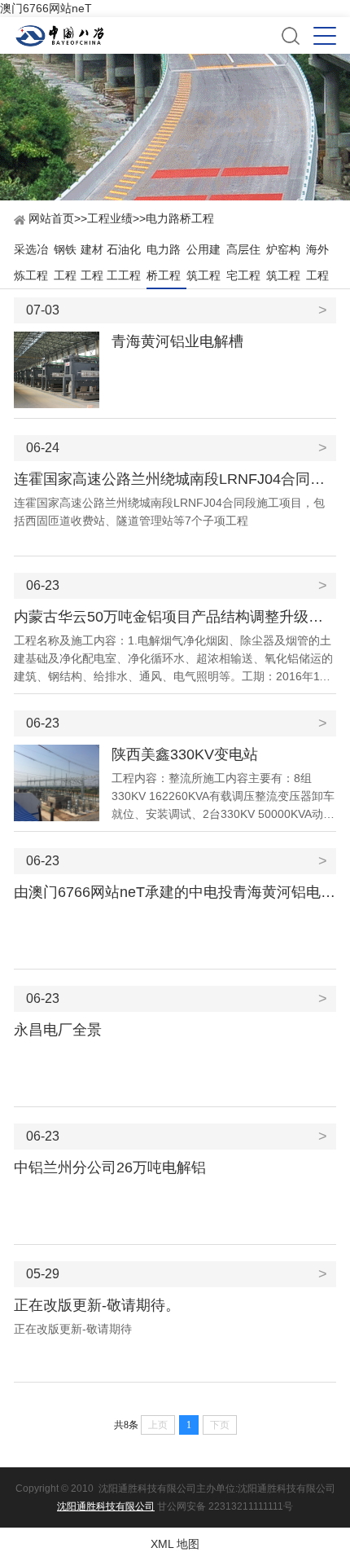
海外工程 (317, 262)
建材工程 (92, 262)
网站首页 (49, 218)
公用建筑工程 (203, 262)
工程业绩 (110, 218)
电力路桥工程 (180, 218)
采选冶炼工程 (31, 262)
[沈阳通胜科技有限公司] (147, 35)
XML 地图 (175, 1543)
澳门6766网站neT (46, 8)
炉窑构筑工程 (283, 262)
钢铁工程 (65, 262)
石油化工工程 (124, 262)
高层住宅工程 (243, 262)
